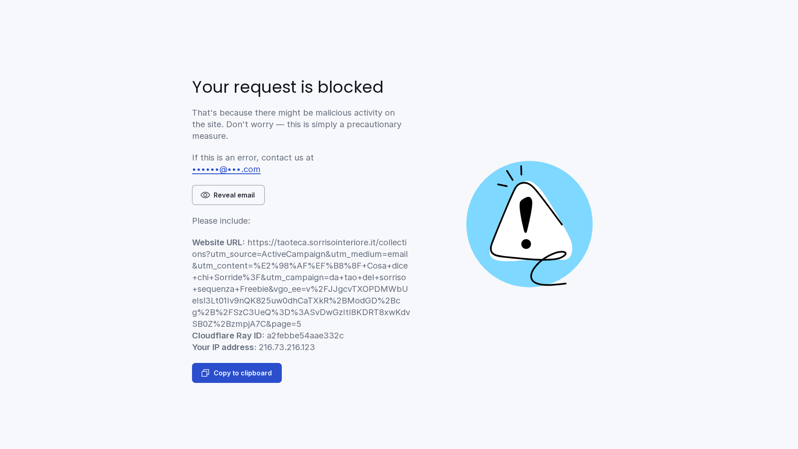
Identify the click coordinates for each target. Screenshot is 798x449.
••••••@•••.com (226, 169)
